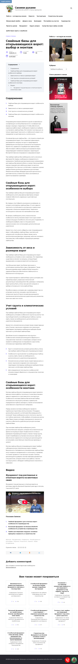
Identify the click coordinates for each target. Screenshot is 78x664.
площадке (10, 541)
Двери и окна (27, 21)
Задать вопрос (35, 26)
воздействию (17, 539)
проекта (16, 541)
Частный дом (41, 16)
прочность (24, 541)
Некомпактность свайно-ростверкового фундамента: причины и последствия (16, 586)
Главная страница (11, 36)
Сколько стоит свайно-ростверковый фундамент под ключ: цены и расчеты (62, 613)
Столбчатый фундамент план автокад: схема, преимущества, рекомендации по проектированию (16, 636)
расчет (31, 541)
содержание (10, 543)
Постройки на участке (51, 21)
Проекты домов (11, 26)
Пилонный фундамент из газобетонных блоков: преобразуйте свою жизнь (16, 613)
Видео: (13, 85)
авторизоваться (11, 567)
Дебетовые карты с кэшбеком (16, 31)
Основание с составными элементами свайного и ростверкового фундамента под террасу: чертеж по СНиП (62, 588)
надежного (26, 539)
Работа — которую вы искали (16, 16)
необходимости (35, 539)
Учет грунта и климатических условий (23, 78)
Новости (31, 16)
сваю (36, 541)
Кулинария (37, 21)
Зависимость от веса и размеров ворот (23, 75)
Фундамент (23, 26)
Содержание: (15, 68)
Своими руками (25, 7)
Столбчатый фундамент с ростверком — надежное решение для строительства (39, 613)
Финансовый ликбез (13, 21)
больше (9, 539)
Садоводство (65, 21)
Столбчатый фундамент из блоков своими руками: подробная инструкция (39, 586)
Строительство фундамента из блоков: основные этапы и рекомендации (39, 635)
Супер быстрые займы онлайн (52, 26)
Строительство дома (55, 16)
